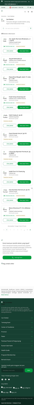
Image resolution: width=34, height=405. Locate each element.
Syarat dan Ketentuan (6, 403)
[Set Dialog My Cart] (28, 11)
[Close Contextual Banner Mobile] (32, 1)
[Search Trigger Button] (25, 11)
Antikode (3, 399)
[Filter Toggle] (31, 28)
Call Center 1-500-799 (17, 7)
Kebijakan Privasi (17, 403)
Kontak (3, 7)
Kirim (28, 370)
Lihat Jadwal (10, 51)
